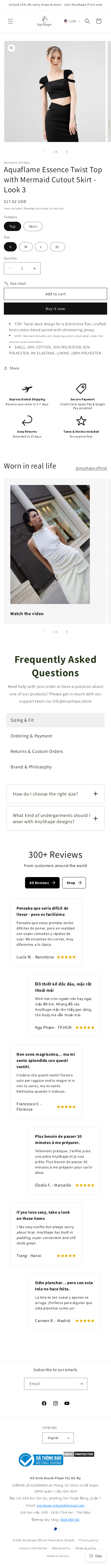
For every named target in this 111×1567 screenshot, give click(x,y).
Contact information (33, 1548)
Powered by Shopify (61, 1540)
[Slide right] (67, 151)
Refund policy (61, 1548)
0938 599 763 (69, 1519)
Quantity (10, 258)
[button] (10, 21)
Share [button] (14, 368)
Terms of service (58, 1556)
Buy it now (55, 308)
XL (58, 246)
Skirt (33, 226)
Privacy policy (88, 1540)
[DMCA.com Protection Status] (78, 1460)
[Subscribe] (81, 1384)
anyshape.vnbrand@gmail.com (61, 1505)
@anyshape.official (91, 468)
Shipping (28, 208)
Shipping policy (86, 1548)
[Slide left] (44, 151)
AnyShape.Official (35, 1540)
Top (12, 226)
